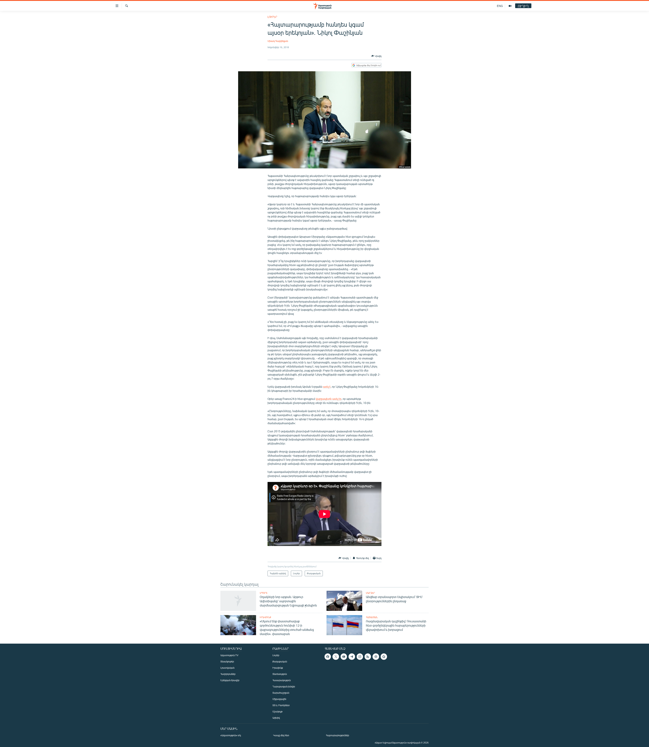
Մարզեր (370, 593)
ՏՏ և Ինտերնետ (281, 705)
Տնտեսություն (279, 674)
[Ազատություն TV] (510, 5)
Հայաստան (372, 617)
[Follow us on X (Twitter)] (335, 656)
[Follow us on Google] (384, 656)
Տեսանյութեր (227, 661)
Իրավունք (265, 617)
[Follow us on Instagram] (360, 656)
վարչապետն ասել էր (328, 398)
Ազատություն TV (229, 655)
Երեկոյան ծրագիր (229, 680)
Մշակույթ (277, 711)
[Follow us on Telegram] (351, 656)
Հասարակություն (281, 680)
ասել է (327, 386)
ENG (500, 5)
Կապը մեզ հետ (281, 735)
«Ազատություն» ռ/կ (230, 735)
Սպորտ (263, 593)
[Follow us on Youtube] (344, 656)
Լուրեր (272, 16)
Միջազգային (279, 699)
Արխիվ (276, 717)
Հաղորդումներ (227, 674)
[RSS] (368, 656)
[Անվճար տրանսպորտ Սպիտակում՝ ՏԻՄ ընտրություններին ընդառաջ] (344, 601)
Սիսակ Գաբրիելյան (278, 41)
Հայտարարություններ (337, 735)
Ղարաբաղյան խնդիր (283, 686)
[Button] (376, 56)
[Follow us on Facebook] (327, 656)
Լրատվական (227, 667)
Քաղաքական (279, 661)
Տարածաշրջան (280, 692)
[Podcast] (375, 656)
